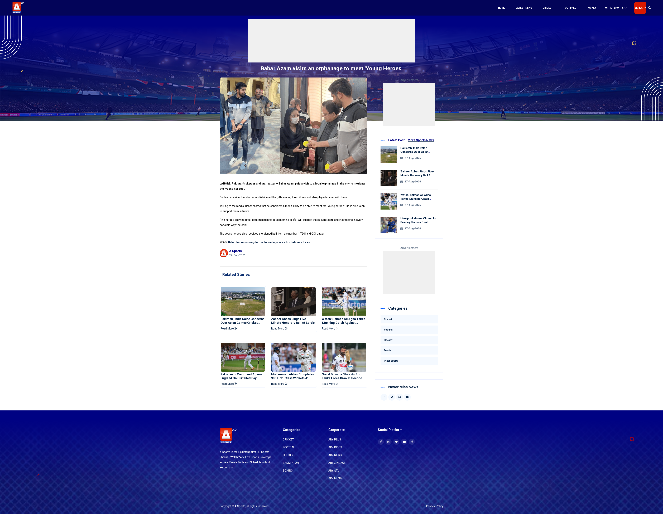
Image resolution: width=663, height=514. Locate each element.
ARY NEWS (335, 455)
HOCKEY (288, 455)
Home (501, 7)
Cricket (548, 7)
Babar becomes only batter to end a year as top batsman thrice (269, 242)
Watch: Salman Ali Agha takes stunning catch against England (343, 320)
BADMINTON (291, 462)
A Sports (240, 506)
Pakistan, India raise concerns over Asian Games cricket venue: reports (242, 320)
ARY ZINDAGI (336, 462)
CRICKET (288, 439)
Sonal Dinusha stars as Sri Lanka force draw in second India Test (342, 376)
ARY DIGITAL (336, 447)
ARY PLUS (334, 439)
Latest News (524, 7)
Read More (227, 328)
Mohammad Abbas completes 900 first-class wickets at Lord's (292, 376)
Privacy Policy (434, 506)
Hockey (591, 7)
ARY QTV (333, 470)
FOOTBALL (289, 447)
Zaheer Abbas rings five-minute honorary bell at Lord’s (293, 320)
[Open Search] (649, 7)
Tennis (387, 350)
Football (570, 7)
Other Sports (614, 7)
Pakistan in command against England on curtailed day (241, 376)
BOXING (288, 470)
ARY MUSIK (335, 478)
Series (639, 7)
